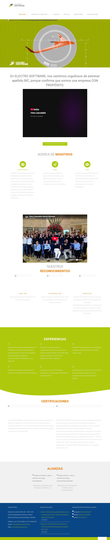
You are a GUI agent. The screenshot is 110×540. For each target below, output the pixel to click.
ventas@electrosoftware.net (21, 524)
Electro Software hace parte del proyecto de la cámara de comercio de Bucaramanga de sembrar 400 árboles (55, 514)
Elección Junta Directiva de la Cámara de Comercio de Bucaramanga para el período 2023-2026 (54, 526)
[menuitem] (23, 14)
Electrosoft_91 (82, 517)
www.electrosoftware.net (19, 527)
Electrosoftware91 (85, 512)
